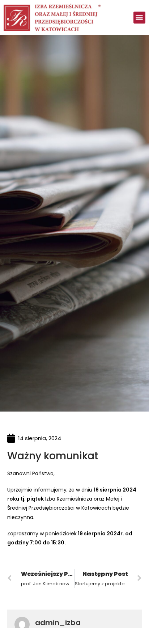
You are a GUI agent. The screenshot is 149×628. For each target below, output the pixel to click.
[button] (139, 18)
